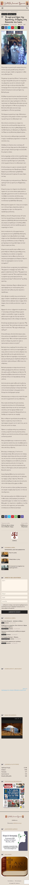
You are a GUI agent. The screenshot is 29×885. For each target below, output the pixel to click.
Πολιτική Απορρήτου (18, 880)
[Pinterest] (12, 27)
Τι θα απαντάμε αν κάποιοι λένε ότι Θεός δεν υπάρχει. (7, 525)
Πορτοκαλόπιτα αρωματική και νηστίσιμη (10, 641)
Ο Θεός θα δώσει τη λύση (14, 559)
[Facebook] (6, 27)
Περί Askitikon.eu (11, 880)
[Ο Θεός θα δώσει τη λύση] (4, 561)
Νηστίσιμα (4, 643)
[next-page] (4, 573)
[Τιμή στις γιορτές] (4, 554)
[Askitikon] (14, 3)
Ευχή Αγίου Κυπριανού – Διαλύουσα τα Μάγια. (12, 621)
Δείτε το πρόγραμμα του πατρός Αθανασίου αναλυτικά (14, 689)
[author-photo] (14, 538)
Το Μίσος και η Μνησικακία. (24, 525)
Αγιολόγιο (8, 11)
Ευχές (3, 622)
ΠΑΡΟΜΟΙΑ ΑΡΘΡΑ (10, 547)
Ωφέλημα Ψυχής (14, 11)
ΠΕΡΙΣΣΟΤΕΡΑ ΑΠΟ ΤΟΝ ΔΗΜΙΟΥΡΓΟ (15, 549)
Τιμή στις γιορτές (13, 552)
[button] (2, 8)
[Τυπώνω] (2, 27)
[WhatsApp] (15, 27)
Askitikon (6, 24)
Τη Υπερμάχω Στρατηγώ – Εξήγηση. (9, 637)
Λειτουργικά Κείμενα (5, 638)
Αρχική (2, 11)
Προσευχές (4, 634)
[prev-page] (2, 573)
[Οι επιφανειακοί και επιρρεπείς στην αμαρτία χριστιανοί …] (4, 567)
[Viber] (22, 27)
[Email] (19, 27)
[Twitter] (9, 27)
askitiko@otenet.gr (17, 823)
